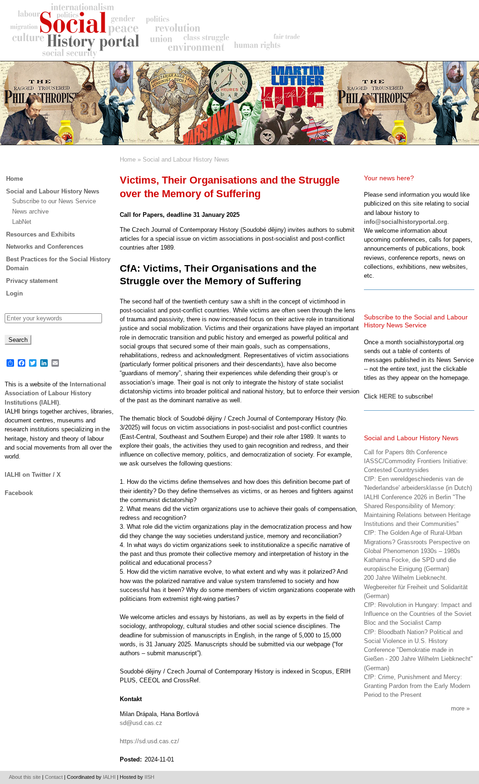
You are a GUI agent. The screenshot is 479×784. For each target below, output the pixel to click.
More (457, 708)
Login (14, 293)
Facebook (19, 492)
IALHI (109, 777)
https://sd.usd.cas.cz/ (149, 741)
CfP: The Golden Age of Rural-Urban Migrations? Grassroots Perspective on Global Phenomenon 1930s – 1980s (417, 541)
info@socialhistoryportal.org (405, 221)
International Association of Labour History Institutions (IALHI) (55, 393)
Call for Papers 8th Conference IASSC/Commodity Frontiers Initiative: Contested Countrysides (416, 461)
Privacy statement (32, 280)
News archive (30, 211)
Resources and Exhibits (40, 234)
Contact (54, 777)
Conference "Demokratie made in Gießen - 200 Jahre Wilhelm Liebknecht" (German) (418, 658)
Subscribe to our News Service (54, 201)
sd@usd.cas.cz (141, 722)
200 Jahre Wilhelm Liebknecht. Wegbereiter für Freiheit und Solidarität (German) (416, 586)
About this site (25, 777)
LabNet (21, 221)
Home (128, 159)
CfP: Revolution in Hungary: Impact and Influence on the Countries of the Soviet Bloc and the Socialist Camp (418, 613)
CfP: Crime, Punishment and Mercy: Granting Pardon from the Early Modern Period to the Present (417, 685)
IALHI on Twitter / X (33, 474)
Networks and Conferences (44, 246)
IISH (149, 777)
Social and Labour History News (186, 159)
